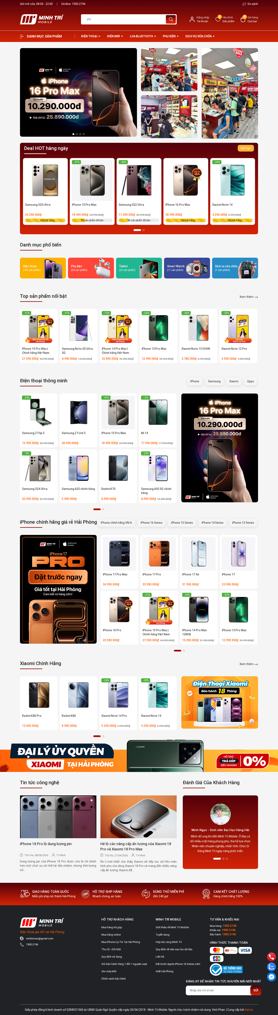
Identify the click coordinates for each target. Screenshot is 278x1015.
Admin (249, 1009)
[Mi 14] (158, 412)
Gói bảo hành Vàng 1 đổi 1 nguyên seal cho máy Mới (124, 967)
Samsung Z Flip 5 (33, 433)
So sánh (252, 3)
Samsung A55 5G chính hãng (156, 491)
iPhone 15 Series (182, 522)
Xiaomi (233, 381)
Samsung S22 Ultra (131, 204)
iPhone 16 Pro (112, 630)
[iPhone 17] (238, 554)
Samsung (214, 381)
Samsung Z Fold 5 (73, 433)
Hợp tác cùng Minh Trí (169, 942)
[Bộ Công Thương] (226, 969)
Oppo (250, 381)
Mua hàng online (111, 934)
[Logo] (47, 19)
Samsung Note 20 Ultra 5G (77, 350)
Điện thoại (89, 36)
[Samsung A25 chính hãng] (78, 468)
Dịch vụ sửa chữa (198, 36)
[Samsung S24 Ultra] (39, 468)
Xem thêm (247, 296)
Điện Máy (114, 36)
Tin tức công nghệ (39, 782)
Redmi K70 (108, 488)
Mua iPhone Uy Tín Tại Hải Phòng (120, 942)
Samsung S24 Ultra (34, 488)
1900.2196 (78, 3)
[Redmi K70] (118, 468)
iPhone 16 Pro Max (177, 204)
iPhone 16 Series (151, 522)
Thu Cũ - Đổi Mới (111, 949)
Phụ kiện (169, 36)
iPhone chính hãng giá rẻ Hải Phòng (58, 522)
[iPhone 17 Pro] (159, 554)
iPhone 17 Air (190, 574)
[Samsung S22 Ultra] (139, 180)
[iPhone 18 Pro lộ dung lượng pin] (58, 816)
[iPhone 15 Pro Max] (92, 180)
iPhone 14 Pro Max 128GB (194, 632)
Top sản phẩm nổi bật (43, 296)
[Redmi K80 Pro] (39, 695)
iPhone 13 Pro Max (154, 348)
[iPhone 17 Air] (199, 554)
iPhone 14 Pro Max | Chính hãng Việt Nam (115, 350)
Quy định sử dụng (111, 956)
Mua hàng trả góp (111, 927)
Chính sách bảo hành (113, 978)
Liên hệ (160, 956)
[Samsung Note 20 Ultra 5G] (79, 328)
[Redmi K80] (78, 695)
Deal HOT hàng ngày (46, 148)
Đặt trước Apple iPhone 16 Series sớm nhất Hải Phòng (178, 967)
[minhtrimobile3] (78, 92)
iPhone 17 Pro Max (115, 574)
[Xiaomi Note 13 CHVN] (198, 328)
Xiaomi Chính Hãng (40, 663)
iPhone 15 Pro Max (84, 204)
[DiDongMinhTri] (219, 448)
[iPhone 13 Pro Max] (158, 328)
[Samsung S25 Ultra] (45, 180)
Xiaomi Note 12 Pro (234, 348)
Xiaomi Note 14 (222, 204)
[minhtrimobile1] (169, 116)
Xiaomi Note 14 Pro (114, 715)
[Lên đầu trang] (271, 989)
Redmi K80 (69, 715)
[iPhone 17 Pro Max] (119, 554)
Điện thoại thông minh (43, 381)
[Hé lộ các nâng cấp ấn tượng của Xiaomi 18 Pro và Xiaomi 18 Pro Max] (138, 816)
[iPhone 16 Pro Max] (185, 180)
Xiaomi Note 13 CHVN (196, 348)
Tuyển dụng (163, 934)
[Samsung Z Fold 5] (78, 412)
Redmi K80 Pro (32, 715)
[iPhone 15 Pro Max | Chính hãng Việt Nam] (39, 328)
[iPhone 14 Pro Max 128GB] (199, 609)
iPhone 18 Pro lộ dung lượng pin (46, 844)
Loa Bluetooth (142, 36)
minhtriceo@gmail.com (39, 938)
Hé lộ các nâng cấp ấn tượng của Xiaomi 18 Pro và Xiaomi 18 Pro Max (135, 846)
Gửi (255, 990)
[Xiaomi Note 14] (232, 180)
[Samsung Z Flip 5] (39, 412)
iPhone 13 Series (243, 522)
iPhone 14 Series (212, 522)
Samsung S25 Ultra (37, 204)
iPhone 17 (228, 574)
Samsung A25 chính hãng (78, 488)
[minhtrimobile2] (230, 93)
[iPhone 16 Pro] (119, 609)
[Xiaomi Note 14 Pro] (118, 695)
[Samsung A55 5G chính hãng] (158, 468)
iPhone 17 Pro (151, 574)
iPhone (194, 381)
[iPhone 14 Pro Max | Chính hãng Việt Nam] (119, 328)
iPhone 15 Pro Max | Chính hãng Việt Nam (35, 350)
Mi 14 (144, 433)
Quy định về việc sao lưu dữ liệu (174, 949)
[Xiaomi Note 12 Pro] (238, 328)
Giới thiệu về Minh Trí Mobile (172, 927)
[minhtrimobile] (169, 69)
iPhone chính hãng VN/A (116, 522)
